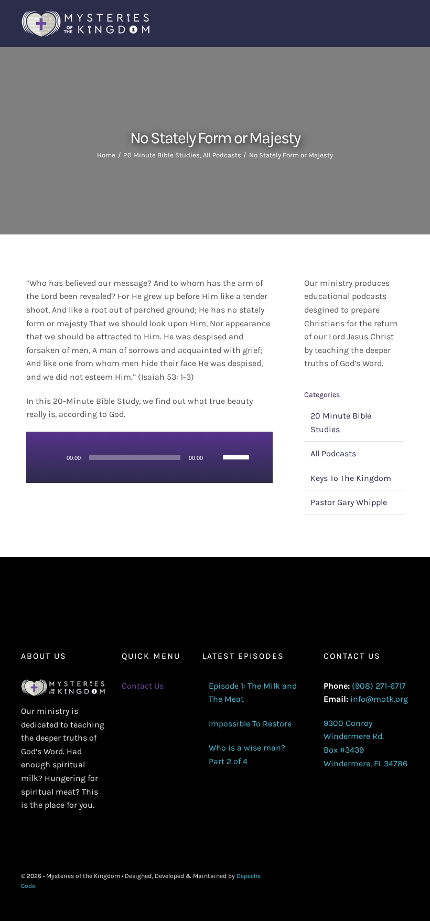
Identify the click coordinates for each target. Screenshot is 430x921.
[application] (149, 457)
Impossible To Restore (250, 724)
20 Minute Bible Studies (340, 422)
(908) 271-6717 (379, 686)
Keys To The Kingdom (350, 478)
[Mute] (214, 457)
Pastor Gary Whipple (348, 502)
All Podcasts (333, 453)
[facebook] (355, 881)
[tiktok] (406, 881)
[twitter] (372, 881)
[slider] (237, 456)
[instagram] (389, 881)
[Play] (55, 457)
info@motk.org (379, 699)
